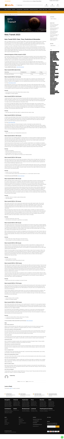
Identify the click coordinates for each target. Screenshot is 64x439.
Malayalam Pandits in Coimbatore (9, 411)
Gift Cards (6, 424)
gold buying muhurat (53, 62)
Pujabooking (12, 375)
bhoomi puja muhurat (53, 55)
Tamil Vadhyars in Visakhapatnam (44, 411)
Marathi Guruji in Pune (33, 404)
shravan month (52, 89)
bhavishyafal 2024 (53, 54)
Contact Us (20, 421)
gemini (51, 61)
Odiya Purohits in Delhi (51, 406)
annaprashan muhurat (56, 51)
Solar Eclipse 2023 (11, 122)
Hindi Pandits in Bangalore (8, 401)
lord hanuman (52, 74)
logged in (11, 388)
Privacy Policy (7, 422)
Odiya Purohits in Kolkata (51, 410)
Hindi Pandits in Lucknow (34, 410)
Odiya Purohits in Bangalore (8, 406)
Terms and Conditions (22, 422)
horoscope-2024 (53, 66)
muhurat (52, 77)
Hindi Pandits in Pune (33, 401)
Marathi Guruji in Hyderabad (25, 404)
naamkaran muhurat (53, 81)
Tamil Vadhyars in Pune (33, 402)
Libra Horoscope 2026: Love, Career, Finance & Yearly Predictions (54, 35)
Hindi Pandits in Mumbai (43, 401)
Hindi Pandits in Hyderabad (25, 401)
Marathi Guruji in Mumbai (43, 404)
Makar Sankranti (53, 76)
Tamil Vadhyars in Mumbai (43, 402)
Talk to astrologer (29, 320)
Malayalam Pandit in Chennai (16, 405)
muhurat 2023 (56, 77)
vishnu (58, 92)
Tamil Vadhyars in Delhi (51, 402)
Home (5, 14)
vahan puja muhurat (53, 92)
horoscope (57, 65)
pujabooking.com (36, 426)
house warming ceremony (54, 69)
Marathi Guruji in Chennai (16, 404)
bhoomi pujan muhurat (53, 57)
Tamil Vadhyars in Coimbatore (8, 410)
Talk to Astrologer (21, 175)
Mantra (57, 76)
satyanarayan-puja (53, 85)
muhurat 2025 (52, 80)
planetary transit (30, 381)
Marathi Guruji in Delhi (51, 404)
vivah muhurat (52, 93)
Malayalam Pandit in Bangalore (8, 405)
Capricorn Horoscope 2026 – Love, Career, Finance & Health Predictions (54, 25)
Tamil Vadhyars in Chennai (16, 402)
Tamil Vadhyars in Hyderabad (25, 402)
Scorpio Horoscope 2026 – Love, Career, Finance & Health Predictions (54, 32)
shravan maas (52, 88)
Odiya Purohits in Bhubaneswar (26, 411)
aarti (51, 51)
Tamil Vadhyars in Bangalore (8, 402)
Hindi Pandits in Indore (16, 410)
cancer (51, 58)
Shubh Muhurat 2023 (12, 82)
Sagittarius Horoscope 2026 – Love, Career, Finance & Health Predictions (54, 29)
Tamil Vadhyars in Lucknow (34, 411)
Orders (6, 420)
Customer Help (21, 420)
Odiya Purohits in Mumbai (43, 406)
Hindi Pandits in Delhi (51, 401)
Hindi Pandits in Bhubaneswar (25, 410)
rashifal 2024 (55, 84)
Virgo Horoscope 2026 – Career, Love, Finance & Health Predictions (53, 39)
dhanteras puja (55, 58)
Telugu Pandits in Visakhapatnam (44, 410)
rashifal (51, 84)
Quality (6, 421)
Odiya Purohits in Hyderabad (25, 406)
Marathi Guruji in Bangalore (8, 404)
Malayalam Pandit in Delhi (51, 405)
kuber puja (56, 73)
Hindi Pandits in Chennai (16, 401)
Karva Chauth (52, 73)
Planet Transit (9, 14)
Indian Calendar (53, 70)
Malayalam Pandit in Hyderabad (26, 405)
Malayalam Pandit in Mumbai (43, 405)
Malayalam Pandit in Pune (34, 405)
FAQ (19, 424)
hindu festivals (52, 65)
